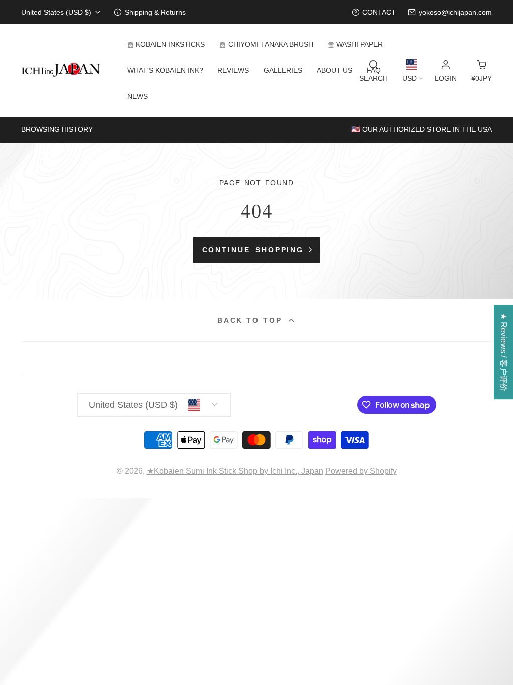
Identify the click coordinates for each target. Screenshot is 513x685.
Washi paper (359, 44)
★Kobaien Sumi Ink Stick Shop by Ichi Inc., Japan (235, 471)
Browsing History (57, 129)
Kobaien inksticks (170, 44)
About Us (334, 70)
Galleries (283, 70)
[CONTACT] (374, 12)
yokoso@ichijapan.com (455, 12)
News (137, 96)
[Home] (61, 70)
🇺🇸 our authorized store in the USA (421, 129)
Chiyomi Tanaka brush (270, 44)
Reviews (233, 70)
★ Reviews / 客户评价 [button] (503, 352)
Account (446, 70)
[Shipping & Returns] (150, 12)
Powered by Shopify (361, 471)
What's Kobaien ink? (165, 70)
